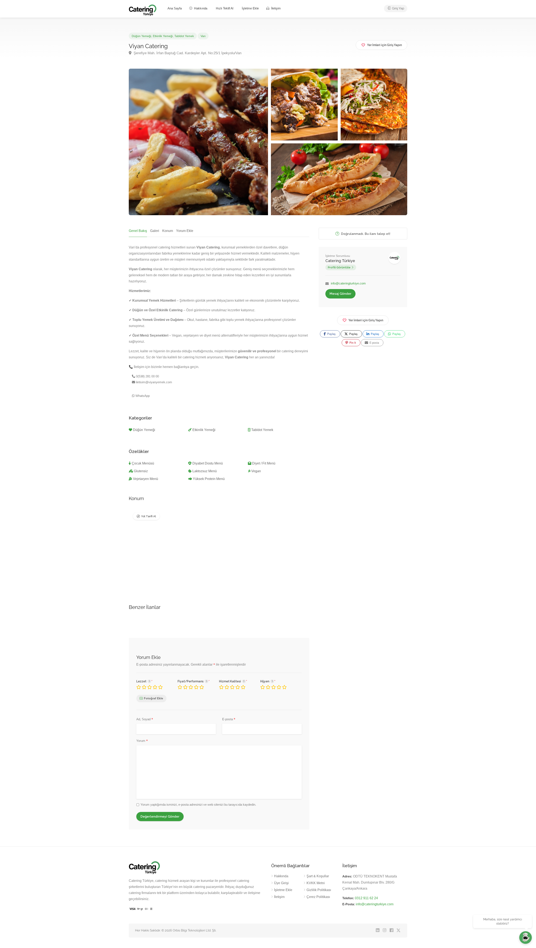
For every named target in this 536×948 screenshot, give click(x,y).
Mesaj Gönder (340, 294)
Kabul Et (519, 940)
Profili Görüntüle (339, 267)
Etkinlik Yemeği (163, 36)
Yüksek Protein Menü (209, 479)
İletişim (275, 8)
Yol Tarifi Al (148, 516)
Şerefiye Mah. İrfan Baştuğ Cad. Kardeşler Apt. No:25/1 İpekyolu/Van (187, 53)
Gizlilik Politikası (171, 939)
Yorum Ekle (184, 231)
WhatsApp (142, 395)
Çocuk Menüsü (143, 463)
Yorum (142, 741)
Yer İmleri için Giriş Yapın (365, 320)
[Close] (531, 927)
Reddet (493, 940)
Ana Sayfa (175, 8)
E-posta (228, 719)
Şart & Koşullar (318, 876)
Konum (167, 231)
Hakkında (200, 8)
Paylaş (331, 334)
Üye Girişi (281, 883)
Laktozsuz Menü (204, 471)
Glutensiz (141, 471)
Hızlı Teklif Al (224, 8)
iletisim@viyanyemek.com (153, 382)
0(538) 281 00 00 (147, 376)
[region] (268, 936)
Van (203, 36)
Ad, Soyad (144, 719)
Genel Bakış (138, 231)
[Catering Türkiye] (142, 10)
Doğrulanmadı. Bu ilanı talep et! (365, 234)
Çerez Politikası (318, 897)
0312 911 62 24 (366, 898)
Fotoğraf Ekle (153, 698)
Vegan (256, 471)
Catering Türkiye (340, 261)
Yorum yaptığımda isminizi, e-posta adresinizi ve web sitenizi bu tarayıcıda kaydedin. (198, 804)
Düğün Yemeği (141, 36)
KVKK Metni (316, 883)
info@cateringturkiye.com (348, 283)
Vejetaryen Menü (145, 479)
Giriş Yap (397, 8)
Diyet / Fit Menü (263, 463)
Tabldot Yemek (184, 36)
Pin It (352, 342)
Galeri (154, 231)
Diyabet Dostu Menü (207, 463)
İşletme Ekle (250, 8)
